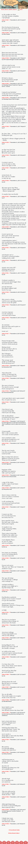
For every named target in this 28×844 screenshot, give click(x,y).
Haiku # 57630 (5, 292)
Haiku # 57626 (5, 365)
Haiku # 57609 (5, 657)
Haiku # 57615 (5, 558)
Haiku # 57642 (5, 83)
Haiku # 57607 (5, 687)
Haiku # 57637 (5, 168)
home (2, 9)
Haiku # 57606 (5, 700)
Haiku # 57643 (5, 71)
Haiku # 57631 (5, 273)
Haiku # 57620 (5, 462)
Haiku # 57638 (5, 155)
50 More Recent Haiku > (14, 833)
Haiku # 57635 (5, 196)
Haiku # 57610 (5, 637)
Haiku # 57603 (5, 752)
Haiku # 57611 (5, 625)
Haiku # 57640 (5, 126)
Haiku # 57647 (5, 20)
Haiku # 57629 (5, 305)
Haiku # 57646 (5, 32)
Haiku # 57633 (5, 247)
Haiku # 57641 (5, 97)
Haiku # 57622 (5, 421)
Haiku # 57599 (5, 809)
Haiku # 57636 (5, 180)
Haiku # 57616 (5, 545)
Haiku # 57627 (5, 333)
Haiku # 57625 (5, 378)
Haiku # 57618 (5, 488)
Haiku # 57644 (5, 58)
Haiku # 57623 (5, 402)
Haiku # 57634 (5, 227)
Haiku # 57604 (5, 739)
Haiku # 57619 (5, 475)
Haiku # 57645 (5, 45)
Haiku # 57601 (5, 784)
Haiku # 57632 (5, 260)
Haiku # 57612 (5, 612)
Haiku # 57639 (5, 142)
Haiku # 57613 (5, 590)
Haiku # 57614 (5, 571)
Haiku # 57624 (5, 391)
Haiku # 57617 (5, 507)
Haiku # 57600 (5, 797)
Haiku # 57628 (5, 317)
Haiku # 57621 (5, 443)
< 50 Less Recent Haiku (14, 830)
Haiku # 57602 (5, 771)
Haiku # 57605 (5, 712)
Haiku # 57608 (5, 674)
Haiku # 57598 (5, 823)
